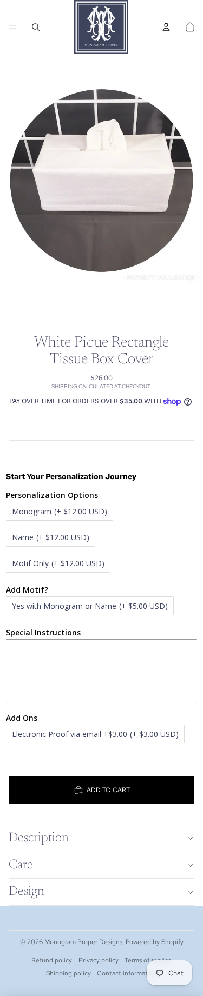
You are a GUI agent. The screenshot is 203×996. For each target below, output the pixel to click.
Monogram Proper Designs (83, 942)
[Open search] (36, 27)
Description (39, 838)
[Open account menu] (166, 27)
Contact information (127, 973)
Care (21, 865)
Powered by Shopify (155, 942)
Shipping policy (68, 973)
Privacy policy (98, 960)
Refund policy (51, 960)
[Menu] (12, 27)
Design (26, 891)
